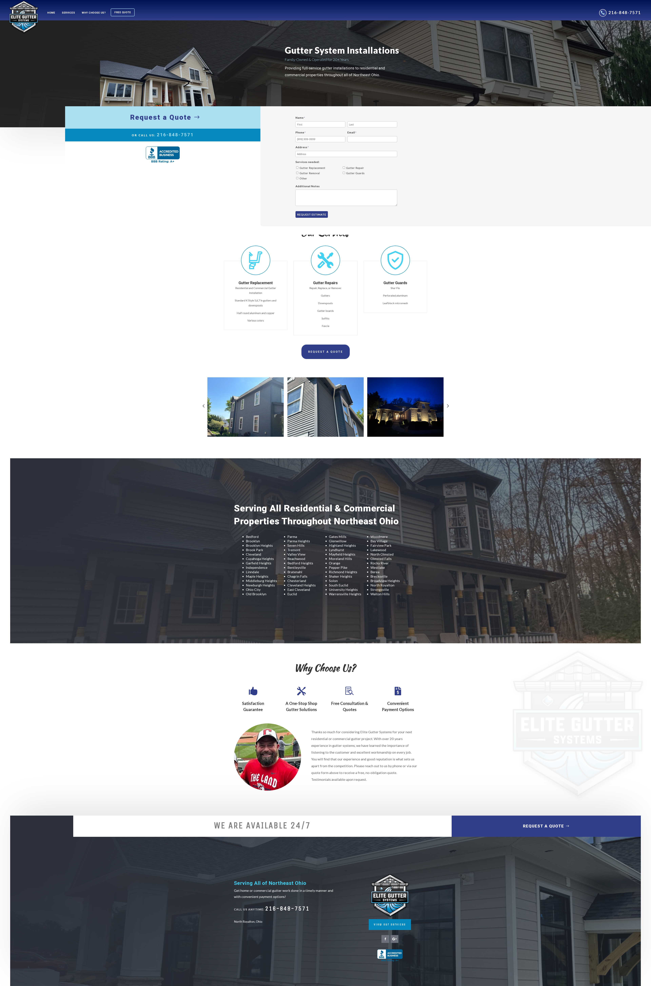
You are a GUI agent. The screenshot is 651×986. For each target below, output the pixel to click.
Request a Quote (160, 117)
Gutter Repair (355, 167)
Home (51, 12)
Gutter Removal (310, 173)
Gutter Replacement (312, 167)
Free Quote (122, 12)
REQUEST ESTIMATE (311, 214)
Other (303, 178)
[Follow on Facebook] (385, 939)
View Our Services (390, 924)
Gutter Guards (355, 173)
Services (68, 12)
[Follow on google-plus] (394, 939)
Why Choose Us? (94, 12)
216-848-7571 (624, 12)
